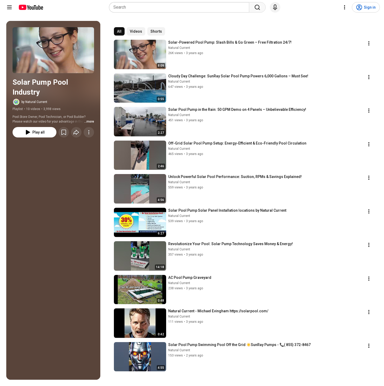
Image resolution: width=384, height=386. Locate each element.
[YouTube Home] (31, 7)
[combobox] (180, 7)
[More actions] (89, 132)
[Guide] (9, 7)
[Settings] (344, 7)
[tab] (119, 31)
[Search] (257, 7)
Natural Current (179, 48)
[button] (53, 50)
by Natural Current (34, 102)
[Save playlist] (64, 132)
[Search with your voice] (275, 7)
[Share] (76, 132)
